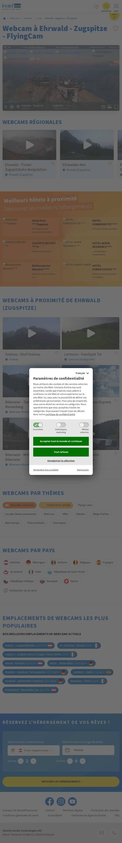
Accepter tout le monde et (61, 441)
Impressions (83, 470)
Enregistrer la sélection (61, 461)
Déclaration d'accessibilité (45, 470)
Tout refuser (61, 452)
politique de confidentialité (60, 414)
